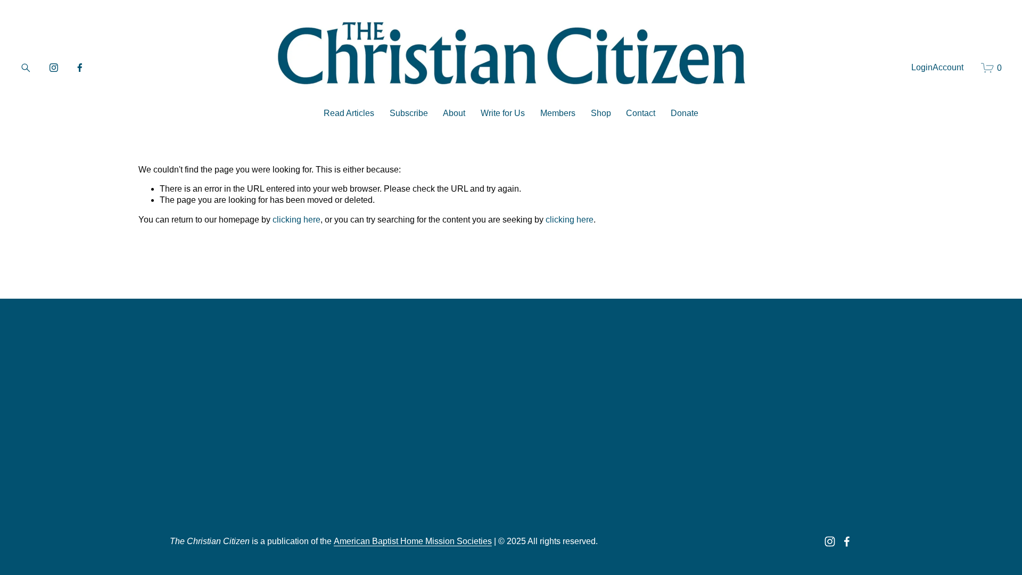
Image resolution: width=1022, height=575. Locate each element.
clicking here (296, 219)
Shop (601, 113)
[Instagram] (53, 67)
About (454, 113)
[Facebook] (80, 67)
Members (557, 113)
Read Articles (349, 113)
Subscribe (409, 113)
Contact (640, 113)
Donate (684, 113)
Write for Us (503, 113)
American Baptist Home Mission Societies (413, 541)
